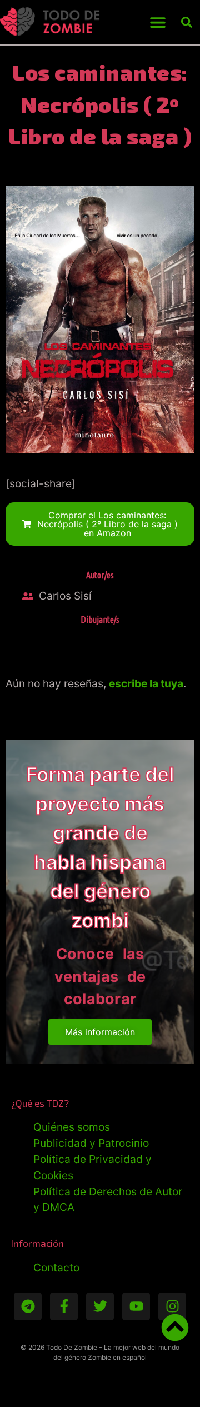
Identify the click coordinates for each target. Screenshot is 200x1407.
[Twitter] (100, 1306)
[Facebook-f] (64, 1306)
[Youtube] (136, 1306)
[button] (157, 22)
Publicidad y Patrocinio (91, 1143)
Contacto (56, 1267)
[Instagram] (172, 1306)
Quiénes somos (71, 1127)
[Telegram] (28, 1306)
